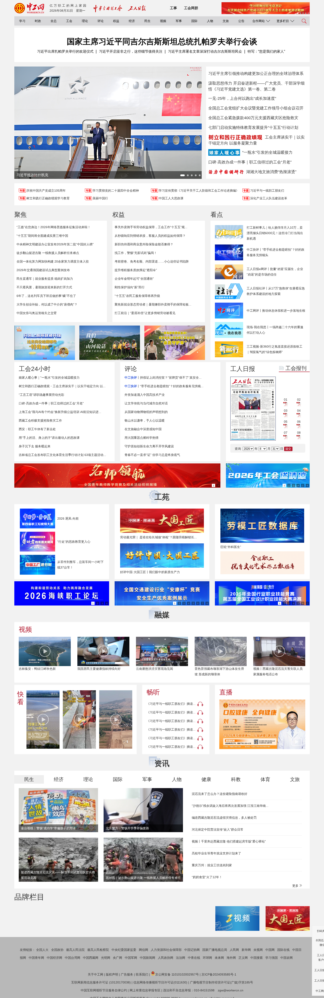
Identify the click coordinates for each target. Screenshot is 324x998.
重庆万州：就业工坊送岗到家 (212, 865)
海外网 (231, 957)
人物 (210, 21)
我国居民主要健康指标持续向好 (99, 668)
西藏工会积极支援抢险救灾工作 (40, 420)
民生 (147, 21)
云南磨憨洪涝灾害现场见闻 (154, 668)
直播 (226, 692)
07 (285, 432)
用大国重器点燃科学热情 (141, 437)
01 (285, 399)
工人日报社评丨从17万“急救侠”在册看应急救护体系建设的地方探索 (276, 291)
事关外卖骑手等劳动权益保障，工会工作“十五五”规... (151, 227)
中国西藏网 (90, 957)
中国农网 (286, 957)
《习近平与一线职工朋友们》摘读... (171, 703)
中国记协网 (192, 950)
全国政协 (57, 950)
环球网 (207, 957)
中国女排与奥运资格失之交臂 (37, 313)
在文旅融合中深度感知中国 (143, 429)
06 (299, 421)
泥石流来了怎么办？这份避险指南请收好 (219, 794)
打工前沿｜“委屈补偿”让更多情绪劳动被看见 (145, 313)
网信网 (143, 950)
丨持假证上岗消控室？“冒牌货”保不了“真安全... (163, 377)
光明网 (105, 957)
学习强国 (271, 957)
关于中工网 (95, 974)
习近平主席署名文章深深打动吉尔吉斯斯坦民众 (205, 51)
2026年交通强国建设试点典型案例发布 (43, 270)
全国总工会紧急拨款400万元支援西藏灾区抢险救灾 (253, 118)
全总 (53, 21)
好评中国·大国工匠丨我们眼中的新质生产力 (150, 572)
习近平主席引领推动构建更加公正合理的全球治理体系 (256, 73)
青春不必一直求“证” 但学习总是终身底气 (152, 455)
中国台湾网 (72, 957)
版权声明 (112, 974)
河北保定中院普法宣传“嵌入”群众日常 (217, 829)
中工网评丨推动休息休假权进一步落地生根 (276, 310)
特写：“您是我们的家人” (266, 51)
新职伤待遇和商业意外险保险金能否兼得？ (144, 244)
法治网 (180, 957)
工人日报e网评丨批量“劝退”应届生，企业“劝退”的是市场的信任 (275, 271)
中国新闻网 (147, 957)
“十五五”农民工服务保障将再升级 (137, 296)
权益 (116, 21)
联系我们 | (143, 974)
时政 (38, 21)
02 (299, 399)
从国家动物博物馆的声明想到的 (146, 412)
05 (285, 421)
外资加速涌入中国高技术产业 (145, 394)
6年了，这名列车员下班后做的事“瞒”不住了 (46, 296)
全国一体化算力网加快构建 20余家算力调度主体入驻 (53, 261)
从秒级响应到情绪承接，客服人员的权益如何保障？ (150, 235)
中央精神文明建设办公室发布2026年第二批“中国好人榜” (55, 244)
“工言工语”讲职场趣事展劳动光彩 (41, 394)
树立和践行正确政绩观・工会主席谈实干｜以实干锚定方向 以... (62, 386)
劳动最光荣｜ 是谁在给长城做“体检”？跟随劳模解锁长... (158, 537)
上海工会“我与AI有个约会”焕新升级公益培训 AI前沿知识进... (60, 412)
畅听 (153, 692)
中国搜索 (256, 957)
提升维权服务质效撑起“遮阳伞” (136, 270)
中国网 (270, 950)
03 (285, 410)
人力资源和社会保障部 (166, 950)
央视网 (258, 950)
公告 (241, 21)
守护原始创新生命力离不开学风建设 (149, 446)
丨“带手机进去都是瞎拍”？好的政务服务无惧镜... (164, 386)
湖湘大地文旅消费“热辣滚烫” (271, 172)
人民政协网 (165, 957)
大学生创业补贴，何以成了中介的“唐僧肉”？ (47, 304)
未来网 (219, 957)
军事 (179, 21)
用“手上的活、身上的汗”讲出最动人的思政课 (49, 437)
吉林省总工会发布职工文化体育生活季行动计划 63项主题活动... (62, 455)
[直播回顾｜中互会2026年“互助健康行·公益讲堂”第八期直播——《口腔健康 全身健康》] (262, 724)
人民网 (234, 950)
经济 (132, 21)
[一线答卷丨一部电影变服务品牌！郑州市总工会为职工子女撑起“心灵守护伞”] (174, 343)
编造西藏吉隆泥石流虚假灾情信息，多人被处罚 (224, 817)
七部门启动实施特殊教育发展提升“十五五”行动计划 (253, 127)
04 (299, 410)
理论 (85, 21)
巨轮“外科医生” (230, 547)
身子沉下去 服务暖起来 (34, 446)
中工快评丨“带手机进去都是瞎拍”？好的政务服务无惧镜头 (275, 252)
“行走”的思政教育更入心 (73, 541)
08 (299, 432)
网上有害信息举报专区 (145, 990)
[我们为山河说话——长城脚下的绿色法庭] (109, 343)
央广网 (117, 957)
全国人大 (42, 950)
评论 (100, 21)
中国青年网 (36, 957)
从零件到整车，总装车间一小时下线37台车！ (80, 564)
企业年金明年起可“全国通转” (134, 278)
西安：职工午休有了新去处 (37, 429)
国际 (194, 21)
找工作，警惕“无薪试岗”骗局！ (136, 253)
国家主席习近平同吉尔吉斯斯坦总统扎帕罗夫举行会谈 (162, 41)
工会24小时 (34, 368)
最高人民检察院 (98, 950)
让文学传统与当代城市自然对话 (146, 403)
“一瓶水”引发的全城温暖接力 (267, 152)
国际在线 (283, 950)
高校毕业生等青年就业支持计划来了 (216, 853)
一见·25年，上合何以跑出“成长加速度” (242, 98)
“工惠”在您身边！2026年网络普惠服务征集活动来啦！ (54, 227)
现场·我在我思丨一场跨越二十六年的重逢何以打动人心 (275, 329)
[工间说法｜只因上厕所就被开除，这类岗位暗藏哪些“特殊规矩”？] (44, 343)
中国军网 (131, 957)
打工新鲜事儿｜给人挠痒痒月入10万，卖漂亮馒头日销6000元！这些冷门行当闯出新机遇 (275, 233)
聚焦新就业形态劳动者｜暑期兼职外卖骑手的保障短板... (153, 304)
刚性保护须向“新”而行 (130, 287)
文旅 (226, 21)
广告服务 (127, 974)
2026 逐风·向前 (68, 518)
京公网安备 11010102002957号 (177, 974)
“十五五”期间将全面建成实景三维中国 (42, 235)
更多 (295, 885)
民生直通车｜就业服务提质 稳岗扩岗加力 (45, 278)
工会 (69, 21)
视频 (163, 21)
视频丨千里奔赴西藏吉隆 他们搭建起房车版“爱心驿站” (229, 841)
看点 (216, 214)
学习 (22, 21)
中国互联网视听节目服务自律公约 (104, 990)
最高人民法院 (75, 950)
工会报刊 (296, 368)
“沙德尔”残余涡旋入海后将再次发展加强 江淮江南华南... (230, 805)
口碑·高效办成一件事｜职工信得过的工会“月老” (250, 162)
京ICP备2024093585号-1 (218, 974)
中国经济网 (54, 957)
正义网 (243, 957)
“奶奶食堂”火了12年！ (207, 877)
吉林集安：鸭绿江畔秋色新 (37, 668)
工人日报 (242, 368)
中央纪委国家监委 (124, 950)
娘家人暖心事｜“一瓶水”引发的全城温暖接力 (49, 377)
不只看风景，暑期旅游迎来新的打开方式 (44, 287)
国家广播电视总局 (214, 950)
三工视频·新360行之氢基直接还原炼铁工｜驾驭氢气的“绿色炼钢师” (274, 349)
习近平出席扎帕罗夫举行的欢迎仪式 (65, 51)
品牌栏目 (29, 897)
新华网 (246, 950)
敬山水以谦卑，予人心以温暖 (145, 420)
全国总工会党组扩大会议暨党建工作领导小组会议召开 (256, 108)
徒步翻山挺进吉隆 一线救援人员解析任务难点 (48, 253)
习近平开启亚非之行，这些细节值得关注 (130, 51)
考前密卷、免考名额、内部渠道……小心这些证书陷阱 (152, 261)
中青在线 (194, 957)
